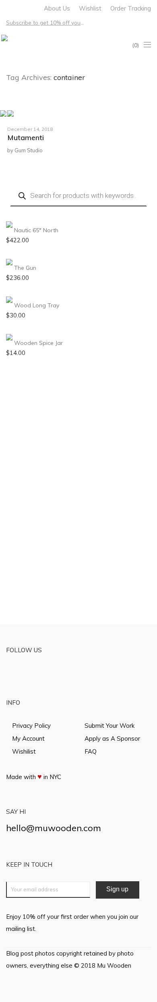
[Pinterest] (29, 7)
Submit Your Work (109, 725)
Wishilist (24, 751)
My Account (28, 738)
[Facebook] (8, 7)
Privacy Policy (31, 725)
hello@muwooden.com (53, 828)
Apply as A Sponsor (112, 738)
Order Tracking (130, 8)
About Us (57, 8)
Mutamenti (25, 137)
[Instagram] (19, 7)
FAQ (91, 751)
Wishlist (90, 8)
